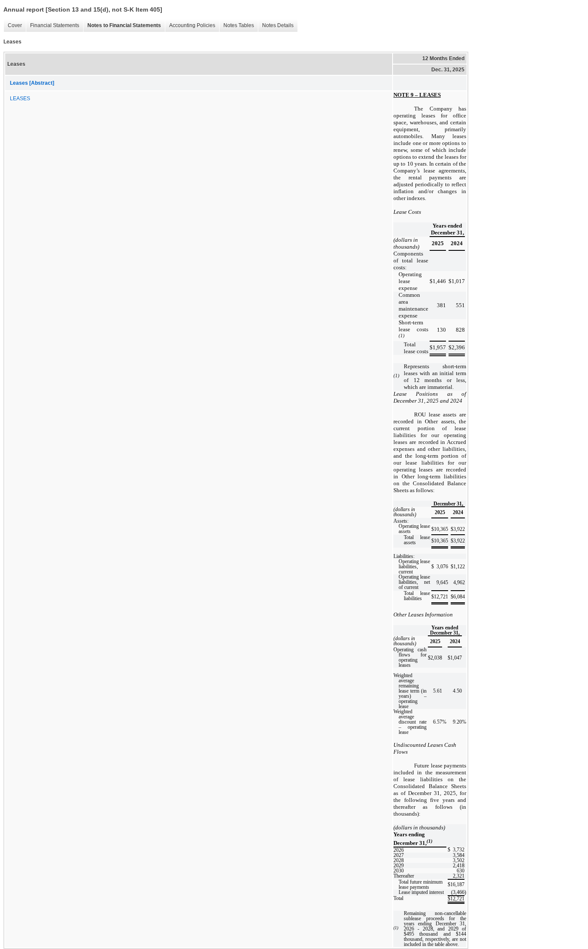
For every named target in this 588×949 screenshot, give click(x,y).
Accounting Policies (190, 25)
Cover (12, 25)
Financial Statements (52, 25)
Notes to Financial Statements (122, 25)
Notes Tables (236, 25)
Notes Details (276, 25)
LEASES (20, 98)
